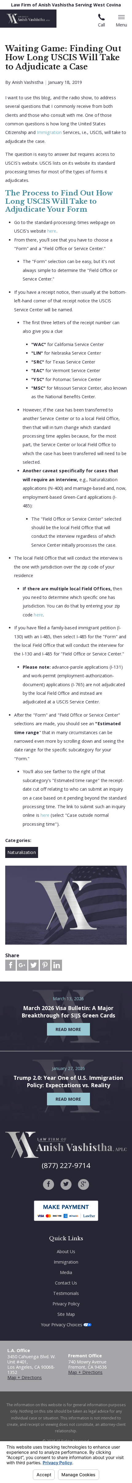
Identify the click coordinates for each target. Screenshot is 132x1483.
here (51, 231)
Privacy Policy (66, 1304)
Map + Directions (24, 1377)
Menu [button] (121, 25)
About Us (66, 1251)
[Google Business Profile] (83, 1184)
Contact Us (66, 1283)
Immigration (49, 132)
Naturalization (21, 852)
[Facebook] (48, 1184)
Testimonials (66, 1293)
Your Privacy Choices (62, 1325)
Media (66, 1272)
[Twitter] (66, 1184)
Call (101, 25)
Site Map (66, 1314)
